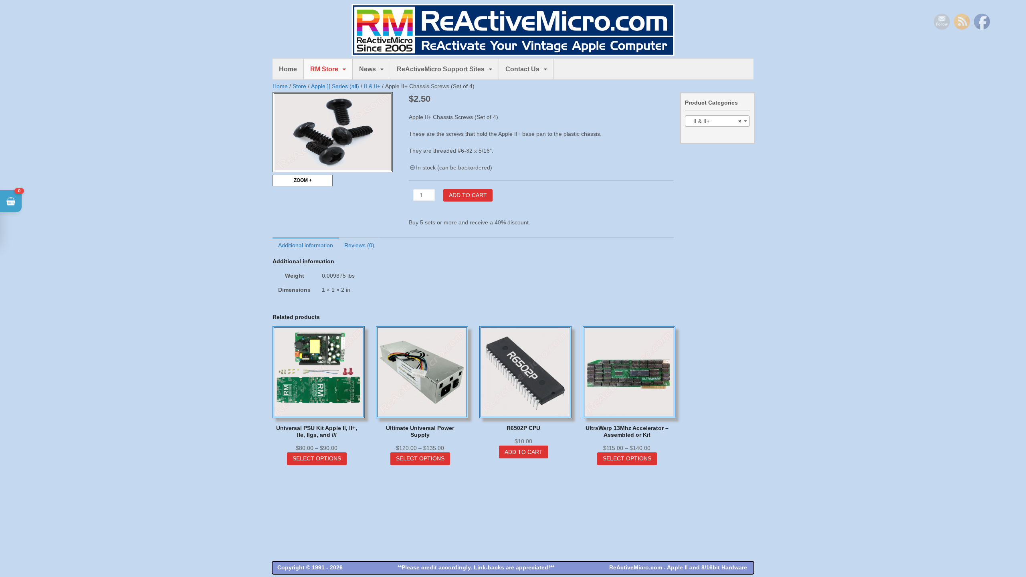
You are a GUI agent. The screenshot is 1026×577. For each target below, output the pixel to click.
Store (299, 86)
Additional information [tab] (305, 245)
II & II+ (372, 86)
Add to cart (468, 195)
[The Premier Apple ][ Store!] (513, 51)
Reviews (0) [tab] (359, 245)
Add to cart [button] (524, 452)
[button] (11, 201)
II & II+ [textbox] (715, 121)
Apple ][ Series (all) (335, 86)
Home (288, 69)
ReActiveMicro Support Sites (441, 69)
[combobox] (717, 121)
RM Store (324, 69)
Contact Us (522, 69)
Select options (317, 458)
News (367, 69)
